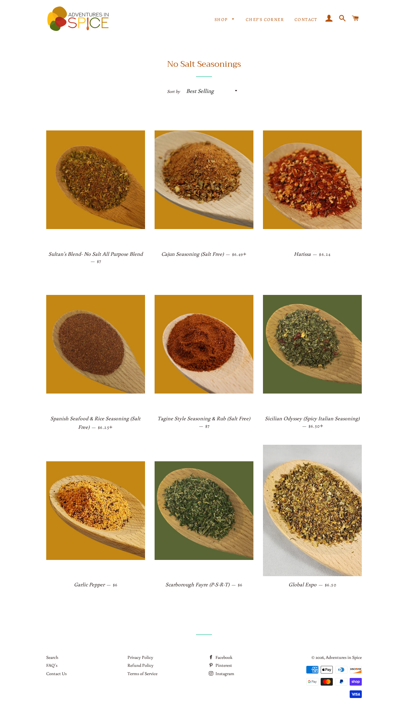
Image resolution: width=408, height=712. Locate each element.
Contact (306, 20)
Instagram (224, 673)
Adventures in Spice (344, 657)
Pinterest (223, 665)
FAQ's (51, 665)
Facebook (223, 657)
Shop (222, 20)
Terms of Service (142, 673)
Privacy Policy (140, 657)
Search (52, 657)
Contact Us (56, 673)
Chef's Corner (265, 20)
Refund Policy (140, 665)
